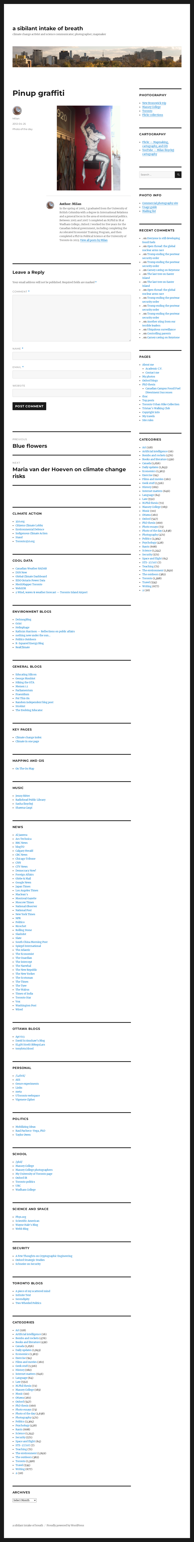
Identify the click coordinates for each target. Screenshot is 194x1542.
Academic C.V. (154, 368)
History (20, 1370)
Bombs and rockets (27, 1338)
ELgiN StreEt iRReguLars (30, 1044)
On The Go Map (25, 768)
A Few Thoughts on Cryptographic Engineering (44, 1256)
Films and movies (26, 1362)
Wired (19, 1009)
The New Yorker (25, 973)
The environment (26, 1453)
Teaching (21, 1449)
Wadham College (26, 1189)
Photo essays (23, 1409)
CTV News (22, 866)
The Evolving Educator (29, 710)
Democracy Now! (26, 870)
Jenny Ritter (23, 795)
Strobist (20, 706)
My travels (148, 416)
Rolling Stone (24, 930)
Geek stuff (22, 1366)
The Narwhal (23, 965)
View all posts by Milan (94, 240)
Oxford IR (21, 1177)
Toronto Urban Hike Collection (160, 404)
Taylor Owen (23, 1134)
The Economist (25, 954)
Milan (16, 118)
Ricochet (21, 926)
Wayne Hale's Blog (27, 1224)
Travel (19, 1465)
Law (18, 1381)
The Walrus (22, 989)
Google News (23, 882)
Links (19, 1087)
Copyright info (151, 412)
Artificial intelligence (28, 1334)
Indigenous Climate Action (32, 533)
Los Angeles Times (27, 890)
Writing (20, 1469)
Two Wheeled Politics (28, 1303)
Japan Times (23, 886)
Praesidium (22, 694)
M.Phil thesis (23, 1385)
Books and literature (28, 1342)
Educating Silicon (26, 674)
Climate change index (28, 737)
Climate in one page (27, 741)
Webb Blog (22, 1228)
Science (20, 1433)
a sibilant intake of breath (48, 28)
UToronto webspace (28, 1095)
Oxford (20, 1401)
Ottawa (20, 1397)
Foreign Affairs (25, 874)
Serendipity (22, 1299)
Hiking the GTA (25, 682)
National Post (24, 910)
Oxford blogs (150, 380)
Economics (22, 1354)
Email (18, 367)
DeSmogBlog (23, 619)
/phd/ (19, 1162)
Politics (20, 1421)
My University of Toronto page (34, 1173)
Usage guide (149, 207)
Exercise (21, 1358)
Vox (18, 1001)
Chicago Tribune (25, 858)
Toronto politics (25, 1181)
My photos (148, 376)
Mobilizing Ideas (26, 1126)
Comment (21, 291)
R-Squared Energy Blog (30, 643)
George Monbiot (25, 678)
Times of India (24, 993)
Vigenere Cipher (25, 1099)
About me (148, 364)
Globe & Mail (23, 878)
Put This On (23, 698)
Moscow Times (25, 902)
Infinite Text (23, 1295)
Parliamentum (24, 690)
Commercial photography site (160, 203)
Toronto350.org (25, 541)
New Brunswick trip (154, 103)
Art (17, 1330)
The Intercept (24, 962)
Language (21, 1378)
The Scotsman (24, 977)
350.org (20, 521)
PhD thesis (22, 1405)
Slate (18, 938)
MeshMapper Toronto (29, 584)
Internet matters (26, 1374)
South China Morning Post (32, 942)
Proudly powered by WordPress (65, 1525)
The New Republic (26, 969)
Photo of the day (23, 129)
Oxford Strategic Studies (30, 1260)
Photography (23, 1417)
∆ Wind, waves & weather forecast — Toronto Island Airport (52, 592)
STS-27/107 (23, 1445)
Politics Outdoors (26, 639)
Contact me (152, 372)
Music (19, 1393)
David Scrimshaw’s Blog (30, 1040)
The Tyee (21, 985)
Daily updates (24, 1350)
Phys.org (21, 1217)
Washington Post (26, 1005)
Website (19, 385)
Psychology (22, 1425)
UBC (18, 1185)
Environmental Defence (30, 529)
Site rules (147, 420)
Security (20, 1437)
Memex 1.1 (22, 686)
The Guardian (24, 958)
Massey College (25, 1166)
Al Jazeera (21, 835)
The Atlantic (23, 950)
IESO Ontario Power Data (30, 580)
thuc (145, 396)
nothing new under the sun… (33, 635)
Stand (19, 537)
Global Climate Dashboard (31, 576)
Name (18, 348)
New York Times (25, 914)
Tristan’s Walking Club (156, 408)
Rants (19, 1429)
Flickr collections (152, 115)
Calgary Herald (24, 850)
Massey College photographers (34, 1170)
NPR (18, 918)
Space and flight (25, 1441)
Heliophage (22, 627)
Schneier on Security (28, 1264)
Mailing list (149, 211)
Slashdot (21, 934)
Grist (19, 623)
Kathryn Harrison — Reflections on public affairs (45, 631)
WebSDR (21, 588)
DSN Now (21, 572)
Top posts (148, 400)
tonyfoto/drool (25, 1048)
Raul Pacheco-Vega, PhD (30, 1130)
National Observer (26, 906)
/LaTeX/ (20, 1075)
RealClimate (23, 647)
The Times (22, 981)
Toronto (21, 1461)
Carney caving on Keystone (163, 270)
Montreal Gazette (26, 898)
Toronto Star (23, 997)
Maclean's (22, 894)
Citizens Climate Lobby (29, 525)
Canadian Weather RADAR (31, 568)
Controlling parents (159, 333)
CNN (18, 862)
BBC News (22, 842)
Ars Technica (23, 839)
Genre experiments (27, 1083)
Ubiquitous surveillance (161, 329)
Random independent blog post (34, 702)
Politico (20, 922)
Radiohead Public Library (30, 799)
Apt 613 (20, 1036)
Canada (20, 1346)
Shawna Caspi (24, 807)
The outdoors (24, 1457)
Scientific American (27, 1221)
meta (19, 1091)
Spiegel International (28, 946)
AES (18, 1079)
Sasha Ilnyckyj (24, 803)
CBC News (21, 854)
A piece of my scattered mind (33, 1291)
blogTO (20, 846)
